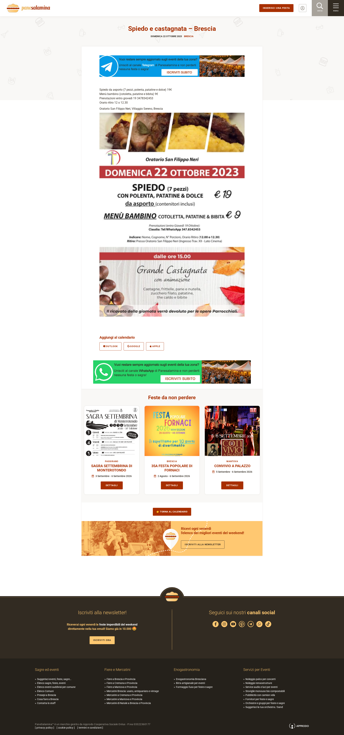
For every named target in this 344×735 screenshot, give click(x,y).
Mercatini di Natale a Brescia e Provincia (129, 703)
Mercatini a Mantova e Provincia (124, 699)
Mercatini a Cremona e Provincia (124, 695)
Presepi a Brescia (46, 695)
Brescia (189, 36)
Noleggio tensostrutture (258, 683)
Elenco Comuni (45, 691)
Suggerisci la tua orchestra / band (264, 707)
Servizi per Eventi (256, 669)
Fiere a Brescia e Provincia (121, 679)
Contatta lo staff (46, 703)
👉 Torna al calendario (172, 511)
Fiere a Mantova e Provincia (122, 687)
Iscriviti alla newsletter (203, 544)
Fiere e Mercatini (117, 669)
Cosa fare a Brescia (48, 699)
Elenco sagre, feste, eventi (51, 683)
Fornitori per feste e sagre (259, 699)
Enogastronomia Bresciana (191, 679)
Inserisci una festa (276, 8)
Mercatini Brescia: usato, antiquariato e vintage (133, 691)
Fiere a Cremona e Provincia (122, 683)
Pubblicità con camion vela (260, 695)
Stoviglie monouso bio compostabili (265, 691)
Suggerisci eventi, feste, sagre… (54, 679)
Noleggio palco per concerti (260, 679)
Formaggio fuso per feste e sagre (194, 687)
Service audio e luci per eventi (261, 687)
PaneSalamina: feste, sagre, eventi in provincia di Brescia (27, 8)
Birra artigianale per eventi (190, 683)
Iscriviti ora (102, 640)
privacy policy (44, 727)
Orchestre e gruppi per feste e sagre (265, 703)
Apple (156, 346)
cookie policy (65, 727)
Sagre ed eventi (47, 669)
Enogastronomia (187, 669)
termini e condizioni (90, 727)
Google (135, 346)
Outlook (112, 346)
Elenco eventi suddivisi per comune (56, 687)
